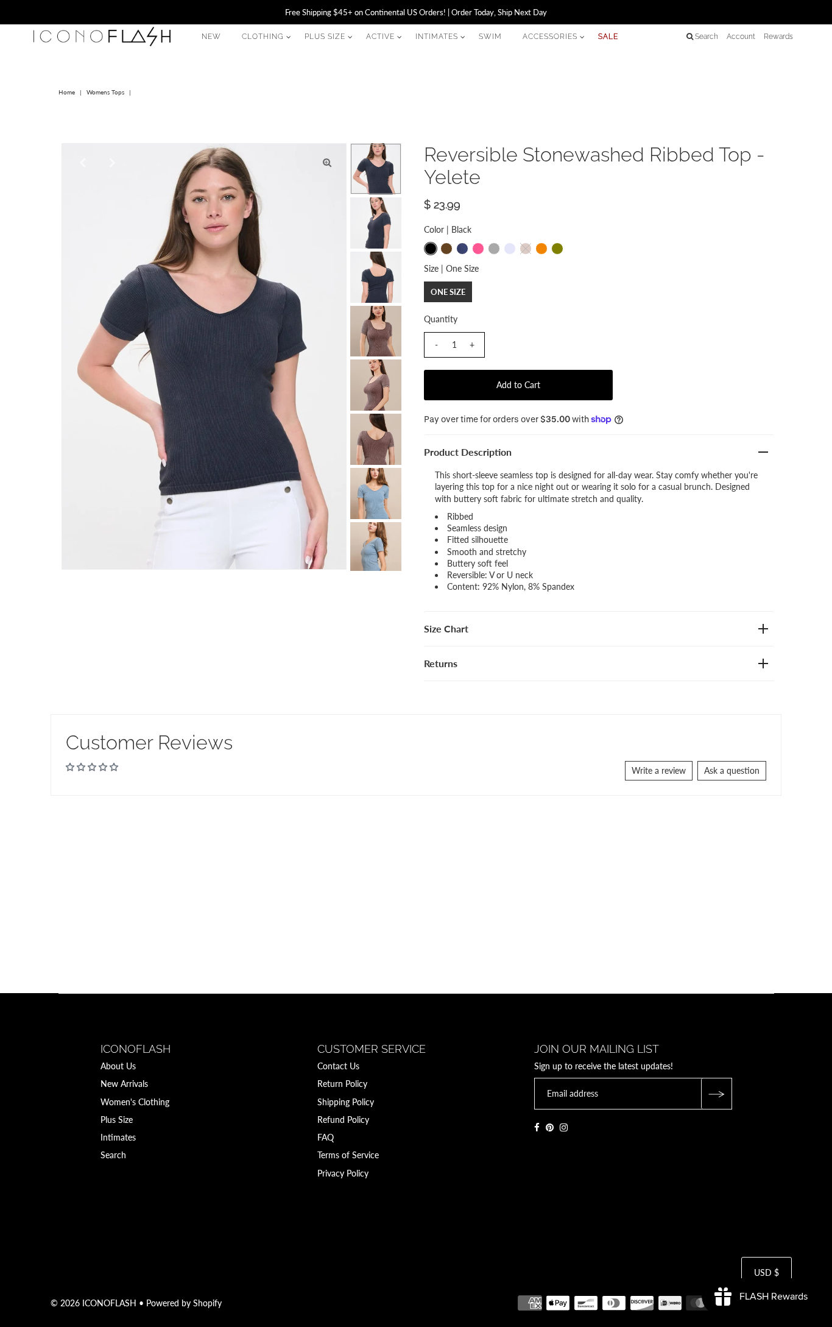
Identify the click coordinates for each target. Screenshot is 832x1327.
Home (66, 92)
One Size (448, 292)
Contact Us (338, 1066)
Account (741, 36)
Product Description (468, 452)
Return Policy (342, 1083)
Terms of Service (348, 1155)
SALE (608, 36)
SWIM (490, 36)
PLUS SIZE (325, 36)
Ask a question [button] (732, 770)
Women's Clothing (134, 1102)
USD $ (766, 1272)
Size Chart (446, 628)
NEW (211, 36)
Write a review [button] (659, 770)
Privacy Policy (342, 1173)
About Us (118, 1066)
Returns (440, 663)
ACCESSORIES (550, 36)
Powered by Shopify (184, 1303)
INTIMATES (436, 36)
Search (113, 1155)
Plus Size (116, 1119)
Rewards (778, 36)
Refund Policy (343, 1119)
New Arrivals (124, 1083)
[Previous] (81, 162)
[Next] (110, 162)
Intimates (118, 1137)
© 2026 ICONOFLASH (93, 1303)
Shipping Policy (345, 1102)
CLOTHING (263, 36)
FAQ (325, 1137)
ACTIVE (380, 36)
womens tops (105, 92)
